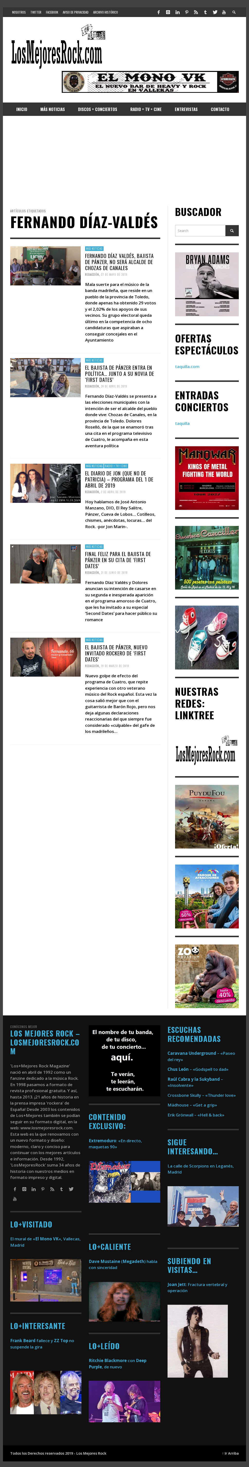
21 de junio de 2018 (114, 573)
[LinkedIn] (177, 12)
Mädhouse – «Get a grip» (192, 1105)
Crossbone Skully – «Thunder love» (202, 1095)
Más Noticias (94, 248)
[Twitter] (214, 12)
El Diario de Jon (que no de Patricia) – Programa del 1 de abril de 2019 (119, 479)
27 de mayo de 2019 (114, 274)
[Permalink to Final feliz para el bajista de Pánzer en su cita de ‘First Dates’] (45, 563)
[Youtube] (224, 12)
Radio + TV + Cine (116, 466)
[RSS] (196, 12)
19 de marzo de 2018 (115, 666)
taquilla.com (187, 366)
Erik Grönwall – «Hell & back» (196, 1115)
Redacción (92, 274)
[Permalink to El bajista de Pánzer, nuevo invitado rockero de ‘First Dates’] (45, 657)
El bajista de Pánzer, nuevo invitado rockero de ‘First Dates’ (116, 653)
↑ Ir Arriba (230, 1453)
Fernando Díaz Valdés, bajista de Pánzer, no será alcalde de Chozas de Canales (119, 262)
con (112, 1360)
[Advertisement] (124, 161)
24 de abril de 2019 (114, 386)
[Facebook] (158, 12)
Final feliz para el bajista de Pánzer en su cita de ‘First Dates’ (118, 560)
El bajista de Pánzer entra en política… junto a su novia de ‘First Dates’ (119, 373)
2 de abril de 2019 (113, 492)
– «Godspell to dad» (198, 1069)
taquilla (182, 423)
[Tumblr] (205, 12)
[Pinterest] (186, 12)
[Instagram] (168, 12)
